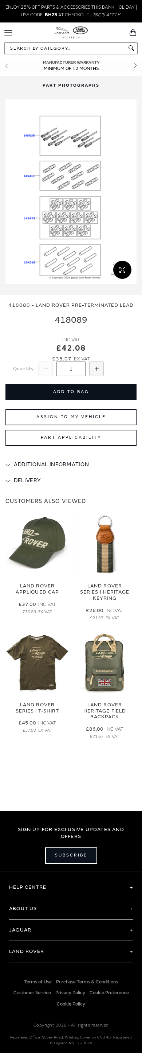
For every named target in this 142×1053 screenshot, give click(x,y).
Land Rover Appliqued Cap (37, 589)
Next (135, 65)
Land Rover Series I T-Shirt (37, 708)
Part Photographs (71, 85)
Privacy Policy (70, 993)
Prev (6, 65)
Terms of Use (38, 982)
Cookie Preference (109, 993)
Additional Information (51, 464)
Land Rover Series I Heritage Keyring (104, 592)
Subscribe (71, 855)
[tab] (71, 465)
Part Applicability (71, 437)
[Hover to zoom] (71, 191)
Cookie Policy (71, 1004)
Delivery (27, 480)
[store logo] (71, 31)
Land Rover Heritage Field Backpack (104, 711)
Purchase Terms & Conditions (87, 982)
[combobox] (71, 48)
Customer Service (32, 993)
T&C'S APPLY (106, 15)
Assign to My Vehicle (71, 417)
